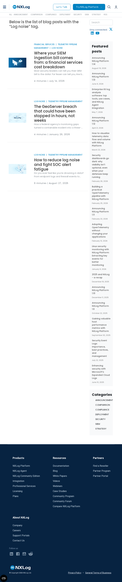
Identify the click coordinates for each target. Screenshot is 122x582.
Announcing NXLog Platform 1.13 (100, 76)
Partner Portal (100, 476)
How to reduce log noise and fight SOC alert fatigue (57, 164)
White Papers (60, 476)
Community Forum (62, 501)
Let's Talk (61, 7)
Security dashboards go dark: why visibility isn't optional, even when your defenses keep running (100, 166)
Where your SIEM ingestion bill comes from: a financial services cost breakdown (58, 60)
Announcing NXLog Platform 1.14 (100, 61)
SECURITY (77, 14)
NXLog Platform (21, 465)
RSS (105, 14)
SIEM (87, 14)
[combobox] (101, 22)
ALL (10, 14)
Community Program (63, 496)
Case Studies (60, 491)
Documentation (61, 465)
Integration (18, 481)
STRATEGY (96, 14)
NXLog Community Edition (26, 476)
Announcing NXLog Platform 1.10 (100, 290)
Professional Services (24, 486)
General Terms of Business (98, 573)
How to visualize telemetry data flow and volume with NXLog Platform (101, 139)
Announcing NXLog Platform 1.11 (100, 211)
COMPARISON (37, 14)
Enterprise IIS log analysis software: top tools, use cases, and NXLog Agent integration (101, 99)
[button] (7, 7)
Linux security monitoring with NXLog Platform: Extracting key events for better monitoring (100, 256)
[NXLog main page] (21, 7)
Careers (17, 530)
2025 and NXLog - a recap (101, 276)
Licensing (17, 491)
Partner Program (101, 470)
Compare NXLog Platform (66, 506)
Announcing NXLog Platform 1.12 (100, 120)
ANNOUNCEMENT (21, 14)
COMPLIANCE (51, 14)
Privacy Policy (74, 573)
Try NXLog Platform (87, 7)
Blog (55, 470)
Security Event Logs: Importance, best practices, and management (100, 348)
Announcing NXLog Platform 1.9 (100, 306)
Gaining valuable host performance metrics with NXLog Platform (101, 325)
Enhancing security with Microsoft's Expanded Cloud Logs (101, 372)
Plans (15, 496)
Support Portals (21, 535)
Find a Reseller (100, 465)
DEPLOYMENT (65, 14)
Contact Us (19, 540)
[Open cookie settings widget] (3, 578)
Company (17, 525)
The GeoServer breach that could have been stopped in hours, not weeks (55, 113)
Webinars (57, 486)
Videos (56, 481)
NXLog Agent (20, 470)
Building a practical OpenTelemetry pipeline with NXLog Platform (100, 193)
